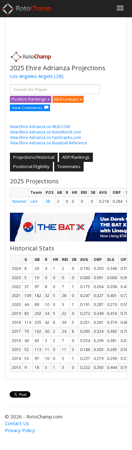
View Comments (27, 108)
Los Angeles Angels (31, 76)
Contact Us (17, 423)
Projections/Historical (33, 157)
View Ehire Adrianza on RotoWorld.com (45, 132)
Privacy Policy (20, 430)
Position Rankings (29, 99)
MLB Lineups (66, 99)
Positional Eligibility (31, 166)
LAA (33, 201)
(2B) (58, 76)
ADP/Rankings (76, 157)
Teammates (68, 166)
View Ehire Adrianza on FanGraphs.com (45, 137)
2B (47, 201)
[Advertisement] (61, 32)
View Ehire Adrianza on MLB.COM (40, 126)
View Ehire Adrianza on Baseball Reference (48, 143)
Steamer (19, 201)
